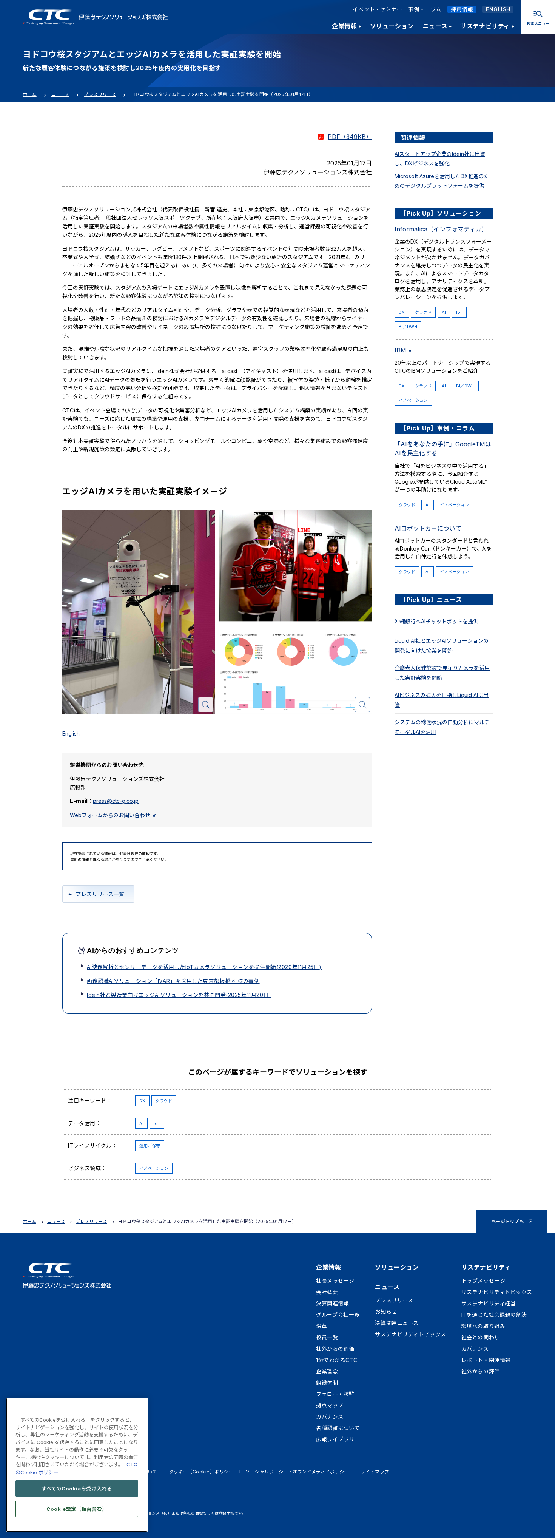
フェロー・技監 (335, 1394)
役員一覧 (327, 1337)
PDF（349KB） (350, 136)
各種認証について (338, 1428)
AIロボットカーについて (428, 528)
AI (444, 312)
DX (402, 312)
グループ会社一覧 (337, 1314)
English (71, 733)
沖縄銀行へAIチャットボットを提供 (436, 621)
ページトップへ (507, 1221)
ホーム (30, 94)
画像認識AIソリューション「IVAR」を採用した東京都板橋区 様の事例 (173, 981)
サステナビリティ (486, 1267)
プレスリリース (100, 94)
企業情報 (328, 1267)
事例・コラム (424, 9)
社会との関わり (480, 1337)
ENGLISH (498, 9)
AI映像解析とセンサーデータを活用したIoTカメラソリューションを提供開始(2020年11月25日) (204, 967)
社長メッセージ (335, 1280)
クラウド (423, 312)
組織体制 (327, 1382)
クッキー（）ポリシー (201, 1472)
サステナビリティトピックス (410, 1334)
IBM (400, 350)
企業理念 (327, 1371)
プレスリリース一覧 (100, 894)
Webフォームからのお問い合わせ (110, 815)
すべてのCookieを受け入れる (77, 1488)
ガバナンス (330, 1416)
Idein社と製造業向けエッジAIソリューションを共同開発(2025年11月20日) (179, 995)
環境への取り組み (483, 1326)
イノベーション (413, 400)
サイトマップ (375, 1472)
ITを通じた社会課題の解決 (494, 1314)
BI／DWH (408, 326)
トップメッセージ (483, 1280)
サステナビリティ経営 (488, 1303)
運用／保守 (149, 1145)
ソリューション (397, 1267)
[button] (138, 612)
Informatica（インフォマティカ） (441, 229)
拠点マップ (330, 1405)
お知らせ (386, 1311)
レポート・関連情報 (486, 1360)
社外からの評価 (335, 1348)
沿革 (321, 1326)
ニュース (60, 94)
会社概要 (327, 1292)
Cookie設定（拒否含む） (76, 1509)
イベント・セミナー (377, 9)
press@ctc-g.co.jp (116, 801)
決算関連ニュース (396, 1323)
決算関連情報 (332, 1303)
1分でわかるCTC (337, 1360)
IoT (459, 312)
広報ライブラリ (335, 1439)
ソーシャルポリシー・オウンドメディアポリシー (297, 1472)
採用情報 (462, 9)
